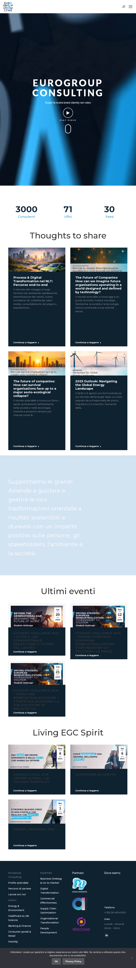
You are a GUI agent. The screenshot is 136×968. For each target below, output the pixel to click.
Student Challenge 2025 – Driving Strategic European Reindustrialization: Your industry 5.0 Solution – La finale (98, 642)
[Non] (132, 958)
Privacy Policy (73, 961)
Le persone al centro (95, 774)
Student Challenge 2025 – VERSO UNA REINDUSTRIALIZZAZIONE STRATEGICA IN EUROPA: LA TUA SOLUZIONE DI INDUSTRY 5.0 (36, 700)
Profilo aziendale (18, 882)
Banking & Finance (19, 925)
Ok (56, 961)
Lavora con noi (17, 894)
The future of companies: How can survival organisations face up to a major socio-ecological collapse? (34, 388)
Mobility (13, 941)
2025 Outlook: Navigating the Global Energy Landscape (96, 384)
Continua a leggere (25, 342)
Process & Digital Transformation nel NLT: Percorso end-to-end (33, 281)
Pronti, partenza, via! (34, 829)
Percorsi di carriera (19, 888)
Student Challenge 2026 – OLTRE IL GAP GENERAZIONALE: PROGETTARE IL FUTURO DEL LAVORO (36, 640)
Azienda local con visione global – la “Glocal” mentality (31, 778)
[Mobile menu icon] (130, 6)
